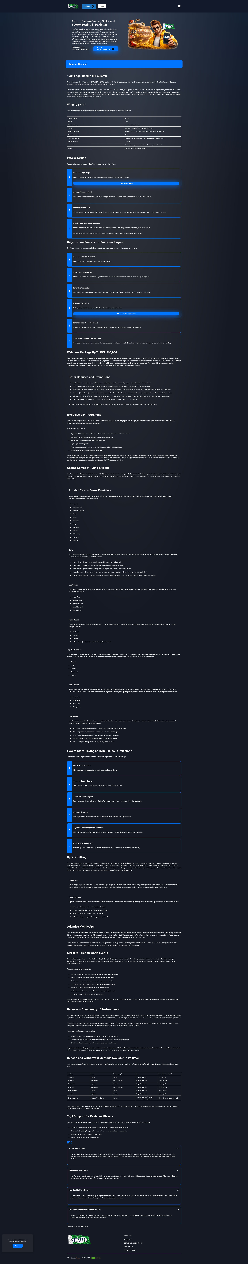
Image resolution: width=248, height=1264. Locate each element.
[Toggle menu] (179, 6)
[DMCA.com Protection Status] (96, 1258)
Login (102, 6)
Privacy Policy (130, 1250)
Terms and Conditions (133, 1243)
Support (127, 1239)
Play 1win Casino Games (126, 314)
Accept (17, 1246)
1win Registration (126, 183)
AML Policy (128, 1246)
